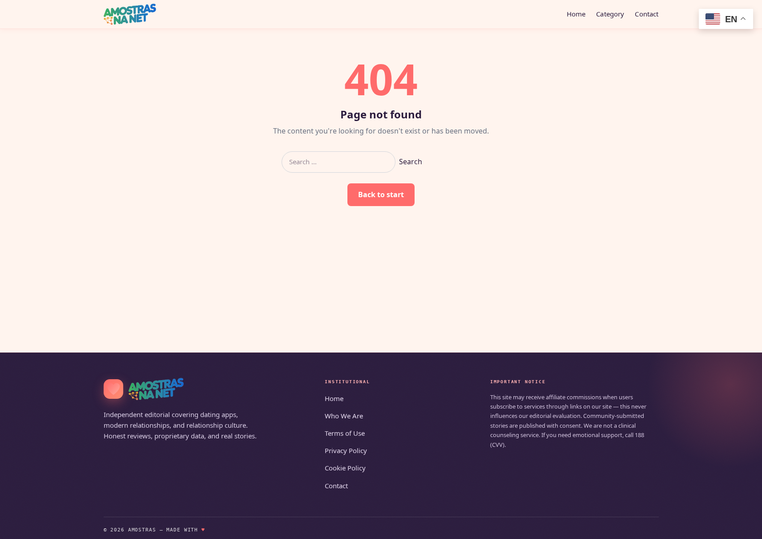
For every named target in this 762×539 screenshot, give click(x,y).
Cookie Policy (345, 467)
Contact (646, 13)
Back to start (381, 194)
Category (610, 13)
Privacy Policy (346, 450)
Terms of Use (345, 433)
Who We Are (344, 415)
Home (576, 13)
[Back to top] (742, 526)
